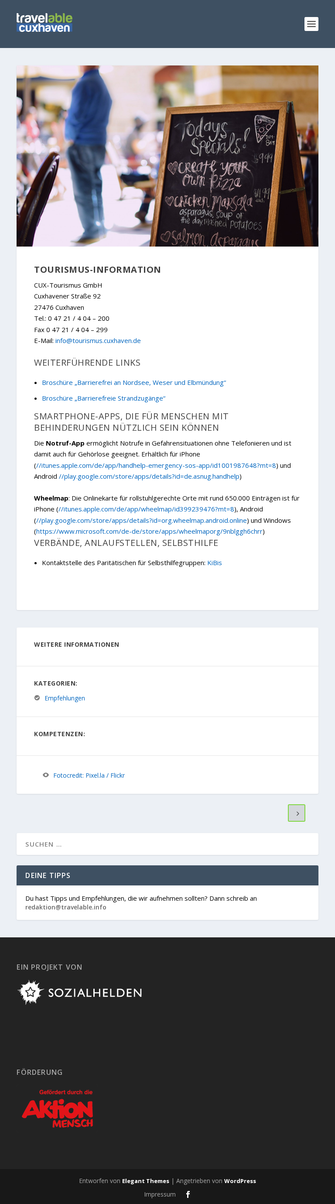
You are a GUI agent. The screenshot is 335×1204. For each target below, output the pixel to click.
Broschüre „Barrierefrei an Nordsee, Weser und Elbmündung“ (134, 382)
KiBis (214, 562)
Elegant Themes (145, 1181)
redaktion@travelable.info (65, 907)
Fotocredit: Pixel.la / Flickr (89, 775)
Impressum (160, 1194)
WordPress (240, 1181)
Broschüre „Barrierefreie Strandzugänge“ (103, 398)
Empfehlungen (64, 698)
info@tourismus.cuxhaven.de (98, 340)
